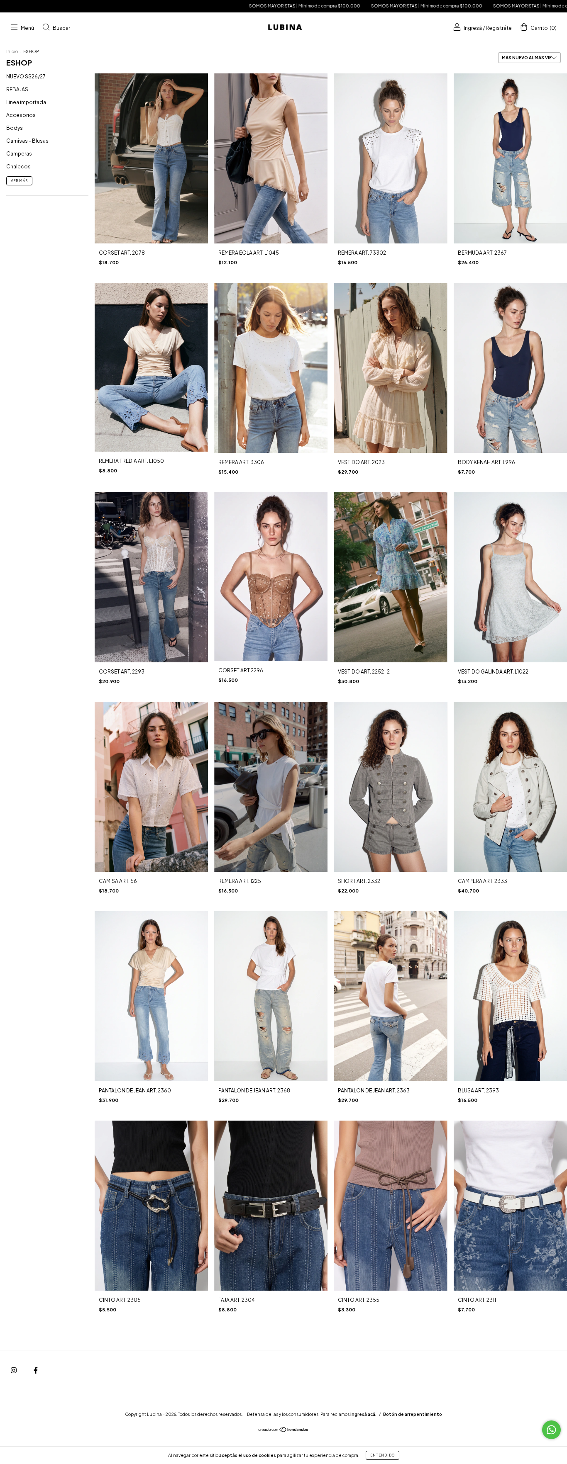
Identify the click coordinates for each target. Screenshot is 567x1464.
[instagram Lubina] (14, 1370)
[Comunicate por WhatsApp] (551, 1429)
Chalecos (18, 166)
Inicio (12, 51)
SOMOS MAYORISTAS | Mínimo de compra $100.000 (193, 5)
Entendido (382, 1455)
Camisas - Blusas (27, 141)
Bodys (14, 128)
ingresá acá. (363, 1414)
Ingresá (473, 27)
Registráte (499, 27)
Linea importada (26, 102)
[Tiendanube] (284, 1431)
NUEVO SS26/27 (26, 76)
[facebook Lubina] (35, 1370)
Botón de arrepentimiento (412, 1414)
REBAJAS (17, 89)
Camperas (19, 154)
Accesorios (21, 115)
